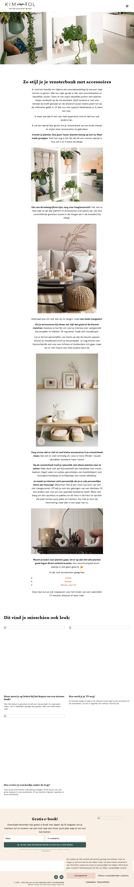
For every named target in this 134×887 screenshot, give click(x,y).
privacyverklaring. (46, 850)
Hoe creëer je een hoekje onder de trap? (27, 785)
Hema (68, 577)
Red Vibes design (49, 884)
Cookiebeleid (91, 882)
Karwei (68, 581)
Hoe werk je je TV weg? (82, 696)
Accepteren (81, 875)
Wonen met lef (68, 585)
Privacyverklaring (103, 882)
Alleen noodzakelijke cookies (113, 875)
